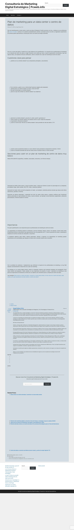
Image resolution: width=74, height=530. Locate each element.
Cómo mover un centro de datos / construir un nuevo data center (29, 275)
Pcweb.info (15, 311)
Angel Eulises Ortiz (18, 308)
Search (46, 3)
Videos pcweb (41, 465)
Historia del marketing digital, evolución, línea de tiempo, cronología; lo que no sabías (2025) (32, 421)
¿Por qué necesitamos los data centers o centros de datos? (25, 277)
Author (12, 304)
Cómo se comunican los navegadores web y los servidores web (21, 458)
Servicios (13, 15)
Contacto (19, 15)
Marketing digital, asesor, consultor (15, 454)
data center (11, 456)
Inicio (7, 15)
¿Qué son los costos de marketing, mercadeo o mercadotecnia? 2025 (27, 422)
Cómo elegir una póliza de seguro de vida (17, 457)
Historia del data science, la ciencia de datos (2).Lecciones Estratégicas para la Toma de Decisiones (34, 423)
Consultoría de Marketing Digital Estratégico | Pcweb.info (25, 5)
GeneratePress (53, 491)
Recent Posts (13, 305)
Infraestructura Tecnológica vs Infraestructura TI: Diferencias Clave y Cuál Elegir (12, 481)
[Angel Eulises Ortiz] (10, 312)
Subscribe (47, 384)
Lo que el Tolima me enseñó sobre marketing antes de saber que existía (11, 477)
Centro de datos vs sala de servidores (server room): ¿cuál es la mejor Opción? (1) (30, 450)
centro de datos (13, 31)
